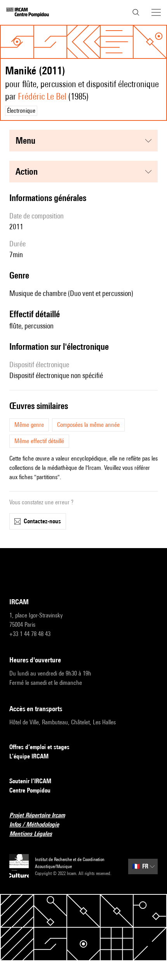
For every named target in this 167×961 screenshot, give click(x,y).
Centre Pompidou (29, 790)
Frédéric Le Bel (42, 96)
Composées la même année (88, 424)
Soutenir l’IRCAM (30, 781)
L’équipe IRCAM (29, 756)
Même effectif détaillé (39, 441)
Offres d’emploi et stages (39, 747)
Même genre (29, 424)
